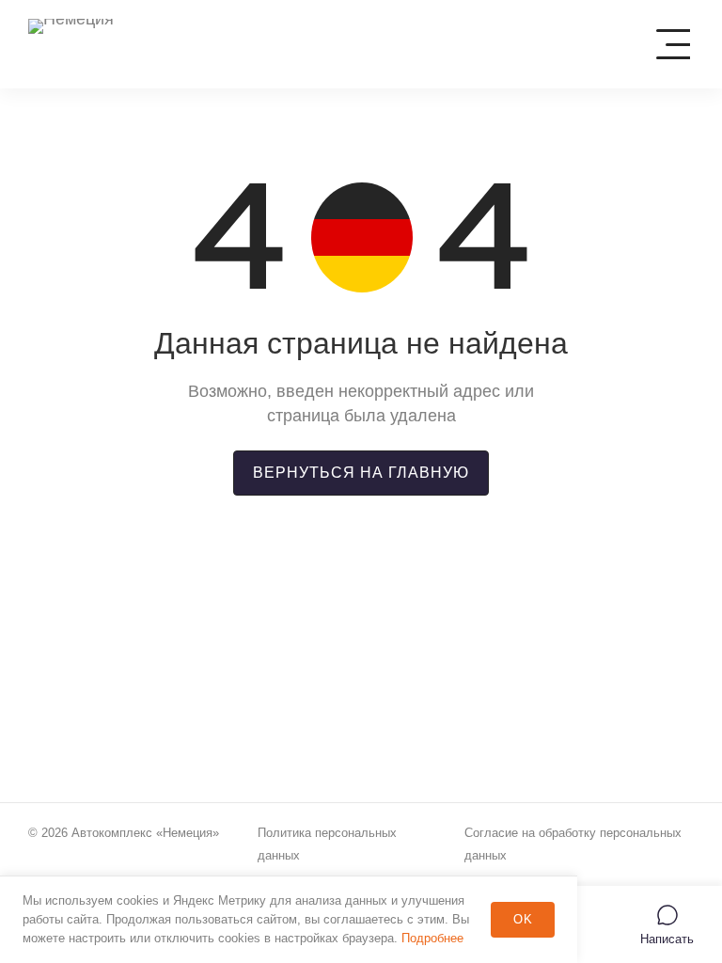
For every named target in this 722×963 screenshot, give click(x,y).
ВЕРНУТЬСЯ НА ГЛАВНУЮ (361, 473)
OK (523, 919)
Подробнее (432, 938)
